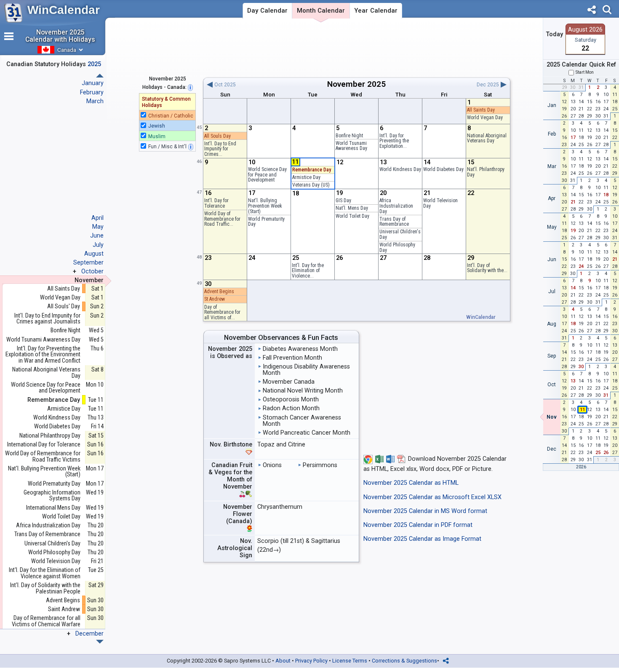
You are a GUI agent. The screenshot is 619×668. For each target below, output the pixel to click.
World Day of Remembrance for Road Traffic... (222, 219)
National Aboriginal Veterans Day (487, 138)
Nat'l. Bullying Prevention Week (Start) (265, 206)
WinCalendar (63, 9)
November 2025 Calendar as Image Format (422, 538)
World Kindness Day (400, 169)
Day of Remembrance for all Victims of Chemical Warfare (46, 621)
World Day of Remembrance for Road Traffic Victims (42, 456)
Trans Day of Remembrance (394, 221)
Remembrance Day (311, 170)
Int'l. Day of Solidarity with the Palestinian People (45, 588)
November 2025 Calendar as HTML (411, 482)
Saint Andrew (64, 609)
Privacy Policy (311, 660)
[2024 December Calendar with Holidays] (100, 75)
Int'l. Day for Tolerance (216, 203)
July (98, 244)
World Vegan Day (485, 117)
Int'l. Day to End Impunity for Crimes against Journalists (47, 319)
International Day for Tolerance (43, 444)
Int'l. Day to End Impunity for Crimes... (220, 149)
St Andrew (214, 299)
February (92, 92)
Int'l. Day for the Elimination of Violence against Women (44, 573)
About (283, 660)
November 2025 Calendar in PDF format (417, 525)
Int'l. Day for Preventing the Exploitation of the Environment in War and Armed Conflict (42, 354)
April (97, 217)
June (97, 235)
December (89, 633)
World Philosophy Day (397, 247)
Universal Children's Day (400, 234)
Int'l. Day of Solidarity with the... (487, 268)
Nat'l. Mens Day (352, 208)
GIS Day (343, 200)
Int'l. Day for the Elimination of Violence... (308, 270)
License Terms (349, 660)
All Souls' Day (63, 306)
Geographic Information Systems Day (52, 495)
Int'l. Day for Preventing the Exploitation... (394, 141)
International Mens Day (53, 508)
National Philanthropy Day (49, 436)
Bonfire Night (349, 136)
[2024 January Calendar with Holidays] (100, 642)
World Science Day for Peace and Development (267, 174)
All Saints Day (481, 110)
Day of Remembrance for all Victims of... (222, 312)
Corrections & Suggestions (404, 660)
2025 (376, 84)
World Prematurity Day (266, 221)
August (94, 253)
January (93, 83)
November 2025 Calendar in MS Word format (425, 511)
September (88, 262)
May (98, 226)
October (92, 271)
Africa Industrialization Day (396, 206)
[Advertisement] (356, 48)
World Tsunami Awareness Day (351, 146)
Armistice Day (306, 177)
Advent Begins (219, 291)
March (95, 101)
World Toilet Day (352, 216)
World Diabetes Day (443, 169)
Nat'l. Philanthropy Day (485, 172)
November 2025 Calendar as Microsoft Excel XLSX (432, 497)
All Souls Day (217, 136)
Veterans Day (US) (311, 185)
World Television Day (440, 203)
